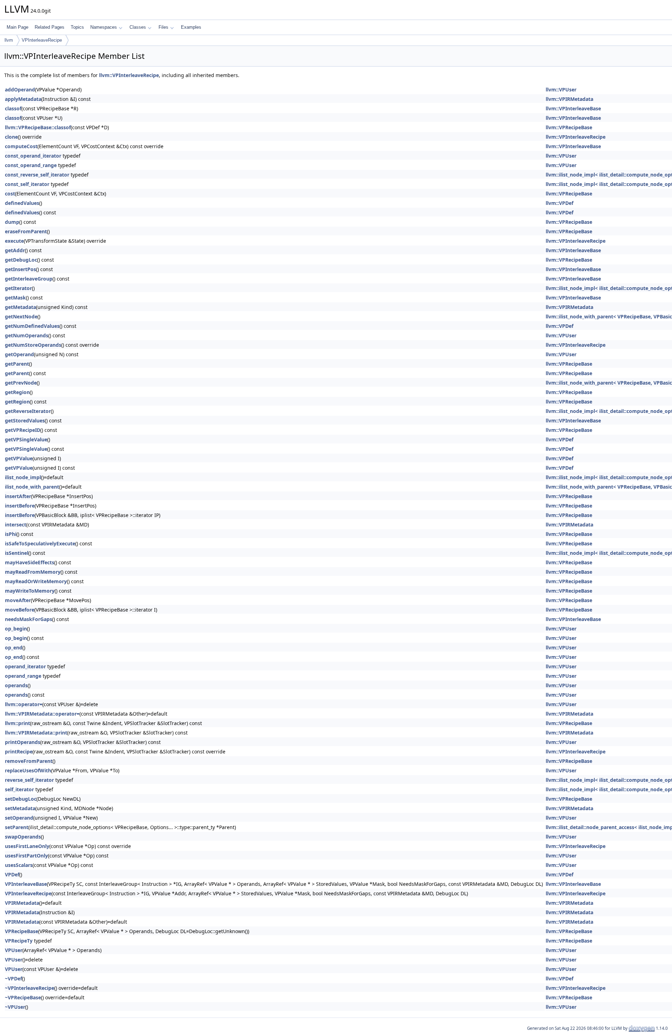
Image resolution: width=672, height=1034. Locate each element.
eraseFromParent (26, 231)
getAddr (15, 250)
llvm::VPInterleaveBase (573, 108)
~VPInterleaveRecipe (29, 988)
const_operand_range (31, 165)
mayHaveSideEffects (29, 562)
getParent (17, 363)
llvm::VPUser (561, 89)
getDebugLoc (21, 259)
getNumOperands (26, 335)
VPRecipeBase (21, 931)
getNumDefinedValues (32, 326)
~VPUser (15, 1007)
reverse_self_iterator (29, 780)
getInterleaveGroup (28, 278)
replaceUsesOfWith (28, 770)
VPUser (13, 950)
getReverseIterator (28, 411)
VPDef (12, 874)
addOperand (20, 89)
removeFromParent (28, 761)
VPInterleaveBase (26, 884)
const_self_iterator (27, 184)
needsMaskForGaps (28, 619)
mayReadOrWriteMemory (36, 581)
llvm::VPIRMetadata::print (36, 732)
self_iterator (19, 789)
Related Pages (49, 27)
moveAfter (18, 600)
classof (13, 108)
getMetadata (20, 307)
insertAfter (18, 496)
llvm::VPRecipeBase (569, 127)
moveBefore (19, 609)
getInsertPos (20, 269)
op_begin (16, 628)
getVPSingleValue (26, 439)
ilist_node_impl (23, 477)
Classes (138, 27)
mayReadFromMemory (33, 571)
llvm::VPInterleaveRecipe (129, 75)
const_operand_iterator (33, 155)
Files (163, 27)
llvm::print (17, 723)
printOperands (22, 742)
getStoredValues (25, 420)
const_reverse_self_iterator (37, 174)
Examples (191, 27)
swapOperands (23, 836)
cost (10, 193)
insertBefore (20, 505)
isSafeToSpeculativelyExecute (40, 543)
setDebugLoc (20, 798)
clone (11, 136)
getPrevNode (21, 382)
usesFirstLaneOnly (27, 846)
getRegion (17, 392)
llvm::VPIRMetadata (569, 99)
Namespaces (103, 27)
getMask (15, 297)
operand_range (23, 676)
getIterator (18, 288)
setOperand (19, 817)
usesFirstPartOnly (26, 855)
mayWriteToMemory (30, 590)
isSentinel (16, 553)
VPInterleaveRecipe (42, 40)
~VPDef (13, 978)
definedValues (22, 203)
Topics (77, 27)
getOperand (19, 354)
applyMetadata (23, 99)
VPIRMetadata (22, 902)
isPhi (10, 534)
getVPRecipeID (22, 430)
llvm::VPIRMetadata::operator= (42, 713)
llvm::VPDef (559, 203)
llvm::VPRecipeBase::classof (38, 127)
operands (16, 685)
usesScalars (19, 865)
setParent (16, 827)
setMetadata (20, 808)
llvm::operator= (23, 704)
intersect (15, 524)
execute (14, 240)
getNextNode (21, 316)
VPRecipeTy (19, 940)
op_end (13, 647)
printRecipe (19, 751)
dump (12, 222)
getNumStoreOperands (33, 345)
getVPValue (19, 458)
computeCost (21, 146)
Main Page (17, 27)
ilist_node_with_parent (32, 486)
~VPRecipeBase (23, 997)
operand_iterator (25, 666)
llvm (9, 40)
